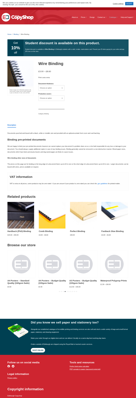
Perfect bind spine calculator (79, 366)
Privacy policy (12, 378)
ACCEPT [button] (129, 3)
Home (9, 34)
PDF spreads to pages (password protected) (85, 369)
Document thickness (46, 84)
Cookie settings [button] (118, 4)
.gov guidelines (102, 183)
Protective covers (44, 94)
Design (92, 17)
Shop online (37, 350)
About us (75, 17)
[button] (86, 17)
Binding (16, 34)
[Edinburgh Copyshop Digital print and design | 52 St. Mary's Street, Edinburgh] (17, 17)
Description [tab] (11, 125)
